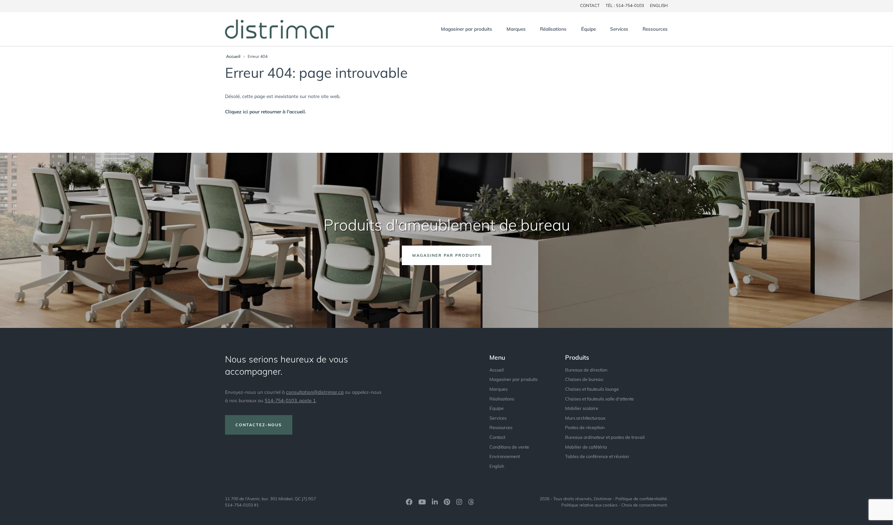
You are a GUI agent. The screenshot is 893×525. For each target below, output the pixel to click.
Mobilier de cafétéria (586, 447)
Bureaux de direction (586, 370)
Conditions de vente (509, 447)
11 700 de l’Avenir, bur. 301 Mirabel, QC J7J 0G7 (270, 498)
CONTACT (590, 5)
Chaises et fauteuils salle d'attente (599, 399)
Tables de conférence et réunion (597, 456)
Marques (516, 29)
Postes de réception (585, 427)
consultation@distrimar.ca (315, 392)
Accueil (233, 56)
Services (619, 29)
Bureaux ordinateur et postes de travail (605, 437)
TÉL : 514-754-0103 (625, 5)
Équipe (588, 29)
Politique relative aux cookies (589, 505)
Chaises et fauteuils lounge (592, 389)
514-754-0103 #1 (242, 505)
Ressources (655, 29)
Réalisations (553, 29)
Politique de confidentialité (641, 498)
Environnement (504, 456)
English (659, 5)
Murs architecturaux (585, 418)
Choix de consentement (644, 505)
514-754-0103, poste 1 (290, 400)
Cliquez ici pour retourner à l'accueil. (265, 111)
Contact (497, 437)
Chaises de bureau (584, 379)
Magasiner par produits (466, 29)
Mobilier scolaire (581, 408)
